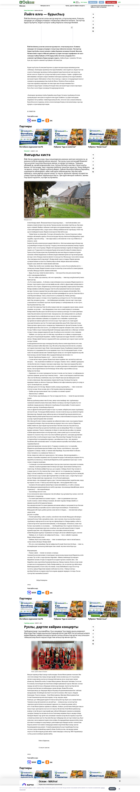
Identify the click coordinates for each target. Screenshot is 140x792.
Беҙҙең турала (111, 2)
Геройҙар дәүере (29, 623)
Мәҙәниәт (27, 151)
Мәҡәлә (22, 6)
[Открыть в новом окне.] (31, 120)
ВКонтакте (93, 2)
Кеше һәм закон (29, 10)
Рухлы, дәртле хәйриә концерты (75, 5)
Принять (112, 788)
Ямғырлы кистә (45, 5)
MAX (101, 2)
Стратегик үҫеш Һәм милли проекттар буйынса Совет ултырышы (102, 6)
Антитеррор (84, 2)
